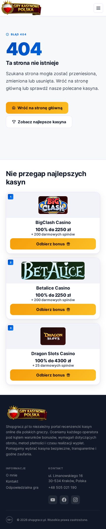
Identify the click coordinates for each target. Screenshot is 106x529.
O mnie (11, 475)
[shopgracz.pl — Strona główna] (53, 413)
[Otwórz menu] (98, 8)
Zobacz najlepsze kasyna (42, 121)
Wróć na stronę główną (40, 107)
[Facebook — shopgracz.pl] (64, 499)
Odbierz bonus (50, 243)
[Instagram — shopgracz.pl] (75, 499)
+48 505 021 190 (62, 487)
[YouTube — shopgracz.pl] (52, 499)
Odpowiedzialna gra (22, 487)
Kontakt (12, 481)
